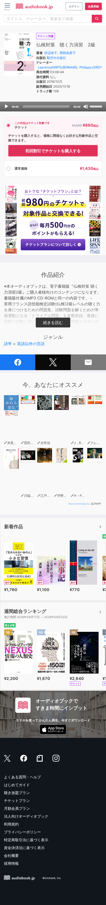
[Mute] (85, 106)
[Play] (6, 106)
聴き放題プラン (17, 792)
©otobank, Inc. (51, 878)
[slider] (97, 106)
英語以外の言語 (31, 343)
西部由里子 (68, 53)
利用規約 (11, 824)
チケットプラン (17, 800)
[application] (53, 106)
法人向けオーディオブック (26, 816)
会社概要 (11, 855)
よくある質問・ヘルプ (22, 777)
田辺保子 (50, 53)
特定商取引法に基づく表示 (26, 839)
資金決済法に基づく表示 (24, 847)
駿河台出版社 (56, 58)
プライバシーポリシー (22, 832)
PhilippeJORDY (90, 67)
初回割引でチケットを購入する (53, 150)
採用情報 (11, 863)
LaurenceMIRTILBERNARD (57, 67)
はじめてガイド (17, 785)
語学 (8, 343)
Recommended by (79, 503)
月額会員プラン (17, 808)
